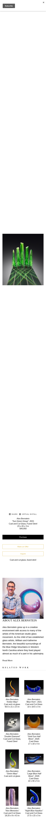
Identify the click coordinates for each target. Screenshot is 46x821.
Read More (7, 660)
